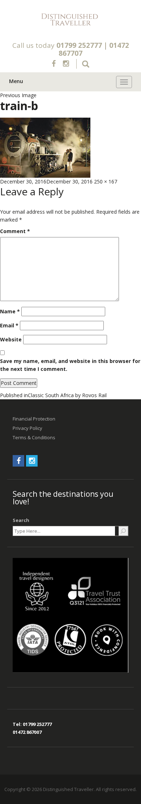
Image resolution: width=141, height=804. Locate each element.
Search (21, 520)
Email (9, 325)
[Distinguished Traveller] (70, 20)
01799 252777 (79, 45)
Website (11, 339)
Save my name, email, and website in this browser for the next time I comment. (70, 365)
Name (10, 311)
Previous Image (18, 95)
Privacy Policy (27, 428)
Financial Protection (34, 418)
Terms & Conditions (34, 437)
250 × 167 (105, 181)
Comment (15, 231)
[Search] (123, 531)
